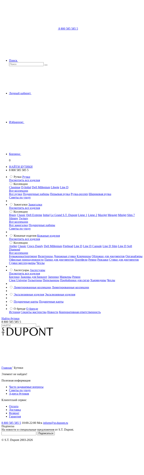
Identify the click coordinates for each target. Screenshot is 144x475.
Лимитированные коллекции (32, 287)
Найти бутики (11, 318)
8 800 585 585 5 (11, 422)
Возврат (14, 413)
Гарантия (15, 416)
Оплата (13, 406)
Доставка (15, 409)
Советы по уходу (20, 197)
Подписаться (45, 433)
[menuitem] (26, 176)
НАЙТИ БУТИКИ (21, 166)
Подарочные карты (26, 301)
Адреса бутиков (19, 393)
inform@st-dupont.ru (55, 422)
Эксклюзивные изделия (29, 294)
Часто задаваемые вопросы (26, 386)
